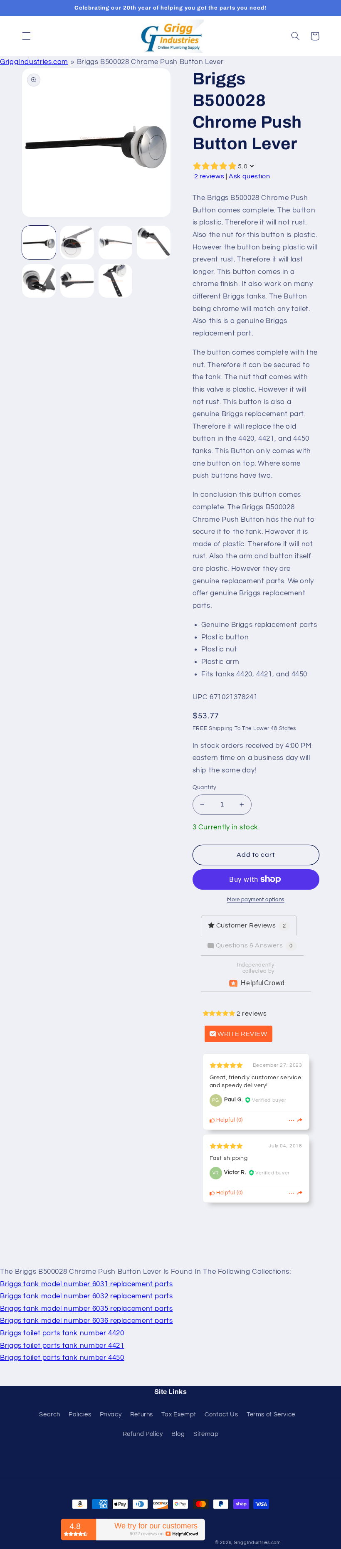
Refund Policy (143, 1434)
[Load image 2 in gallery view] (77, 243)
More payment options (255, 900)
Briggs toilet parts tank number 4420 (62, 1333)
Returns (141, 1414)
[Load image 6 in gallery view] (77, 281)
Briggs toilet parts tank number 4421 (62, 1345)
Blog (178, 1434)
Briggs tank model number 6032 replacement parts (86, 1296)
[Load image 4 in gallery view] (154, 243)
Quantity (205, 787)
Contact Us (221, 1414)
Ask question (249, 176)
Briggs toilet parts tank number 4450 (62, 1358)
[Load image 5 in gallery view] (39, 281)
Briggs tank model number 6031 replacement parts (86, 1284)
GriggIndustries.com (34, 62)
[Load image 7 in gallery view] (116, 281)
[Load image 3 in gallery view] (116, 243)
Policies (80, 1414)
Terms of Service (271, 1414)
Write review (241, 1034)
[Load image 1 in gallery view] (39, 243)
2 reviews (209, 176)
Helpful (225, 1120)
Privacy (110, 1414)
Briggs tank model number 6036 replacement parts (86, 1321)
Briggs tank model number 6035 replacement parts (86, 1308)
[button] (26, 36)
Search (49, 1414)
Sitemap (205, 1434)
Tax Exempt (178, 1414)
